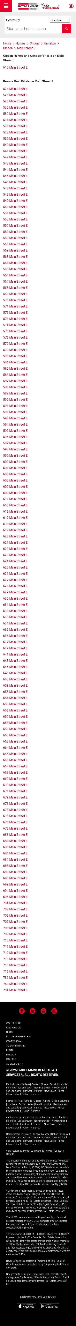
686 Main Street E (15, 853)
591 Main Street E (15, 406)
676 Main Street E (15, 822)
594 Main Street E (15, 424)
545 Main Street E (15, 176)
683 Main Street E (15, 835)
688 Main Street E (15, 866)
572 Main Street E (15, 312)
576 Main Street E (15, 337)
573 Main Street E (15, 319)
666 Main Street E (15, 760)
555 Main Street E (15, 219)
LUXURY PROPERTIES (18, 1036)
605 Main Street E (15, 480)
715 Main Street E (15, 965)
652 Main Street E (15, 685)
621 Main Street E (15, 542)
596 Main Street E (15, 437)
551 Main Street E (15, 213)
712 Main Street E (15, 953)
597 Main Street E (15, 443)
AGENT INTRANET (16, 1045)
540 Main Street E (15, 145)
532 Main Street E (15, 114)
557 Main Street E (15, 225)
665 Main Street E (15, 754)
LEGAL (10, 1050)
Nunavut (35, 1094)
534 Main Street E (15, 120)
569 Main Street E (15, 294)
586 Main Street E (15, 375)
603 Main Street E (15, 474)
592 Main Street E (15, 412)
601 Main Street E (15, 468)
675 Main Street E (15, 816)
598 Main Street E (15, 449)
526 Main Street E (15, 95)
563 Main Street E (15, 257)
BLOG (9, 1032)
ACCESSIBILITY (14, 1063)
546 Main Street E (15, 182)
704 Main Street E (15, 903)
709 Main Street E (15, 934)
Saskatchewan (25, 1087)
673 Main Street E (15, 803)
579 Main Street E (15, 350)
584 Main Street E (15, 362)
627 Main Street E (15, 580)
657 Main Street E (15, 716)
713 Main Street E (15, 959)
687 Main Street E (15, 859)
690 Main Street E (15, 878)
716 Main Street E (15, 971)
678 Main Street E (15, 828)
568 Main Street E (15, 288)
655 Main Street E (15, 704)
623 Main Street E (15, 555)
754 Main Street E (15, 990)
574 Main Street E (15, 325)
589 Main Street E (15, 393)
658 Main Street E (15, 723)
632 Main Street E (15, 611)
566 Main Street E (15, 275)
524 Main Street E (15, 89)
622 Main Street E (15, 549)
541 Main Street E (15, 151)
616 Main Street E (15, 511)
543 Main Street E (15, 163)
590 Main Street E (15, 399)
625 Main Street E (15, 567)
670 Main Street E (15, 785)
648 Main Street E (15, 673)
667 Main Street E (15, 766)
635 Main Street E (15, 629)
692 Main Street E (15, 884)
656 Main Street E (15, 710)
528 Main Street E (15, 101)
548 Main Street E (15, 194)
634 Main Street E (15, 623)
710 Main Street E (15, 940)
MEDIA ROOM (13, 1027)
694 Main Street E (15, 890)
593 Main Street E (15, 418)
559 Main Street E (15, 232)
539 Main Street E (15, 138)
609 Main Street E (15, 493)
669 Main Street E (15, 779)
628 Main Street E (15, 586)
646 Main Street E (15, 667)
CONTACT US (13, 1023)
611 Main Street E (15, 499)
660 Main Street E (15, 735)
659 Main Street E (15, 729)
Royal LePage (39, 6)
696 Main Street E (15, 897)
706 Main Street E (15, 915)
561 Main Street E (15, 244)
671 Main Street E (15, 791)
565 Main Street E (15, 269)
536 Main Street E (15, 126)
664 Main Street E (15, 748)
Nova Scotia (50, 1091)
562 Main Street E (15, 250)
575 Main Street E (15, 331)
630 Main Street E (15, 598)
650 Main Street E (15, 679)
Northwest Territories (31, 1091)
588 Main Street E (15, 387)
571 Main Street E (15, 306)
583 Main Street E (15, 356)
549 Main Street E (15, 201)
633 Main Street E (15, 617)
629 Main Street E (15, 592)
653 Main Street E (15, 692)
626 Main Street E (15, 573)
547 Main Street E (15, 188)
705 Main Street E (15, 909)
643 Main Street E (15, 661)
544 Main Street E (15, 170)
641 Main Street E (15, 654)
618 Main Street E (15, 524)
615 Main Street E (15, 67)
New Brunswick (42, 1087)
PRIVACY (11, 1054)
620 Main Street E (15, 536)
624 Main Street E (15, 561)
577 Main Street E (15, 344)
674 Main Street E (15, 810)
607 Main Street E (15, 486)
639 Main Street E (15, 648)
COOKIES (11, 1059)
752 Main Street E (15, 984)
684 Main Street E (15, 841)
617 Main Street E (15, 518)
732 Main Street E (15, 977)
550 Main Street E (15, 207)
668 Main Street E (15, 772)
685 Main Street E (15, 847)
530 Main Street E (15, 107)
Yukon (26, 1094)
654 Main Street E (15, 698)
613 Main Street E (15, 505)
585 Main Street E (15, 368)
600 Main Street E (15, 462)
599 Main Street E (15, 455)
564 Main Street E (15, 263)
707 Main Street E (15, 922)
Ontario (26, 1084)
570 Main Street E (15, 300)
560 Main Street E (15, 238)
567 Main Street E (15, 281)
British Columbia (58, 1084)
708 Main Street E (15, 928)
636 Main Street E (15, 636)
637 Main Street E (15, 642)
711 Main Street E (15, 946)
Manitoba (11, 1087)
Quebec (35, 1084)
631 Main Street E (15, 605)
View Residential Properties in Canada (25, 1150)
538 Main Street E (15, 132)
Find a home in (13, 1084)
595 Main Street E (15, 431)
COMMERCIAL (14, 1041)
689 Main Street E (15, 872)
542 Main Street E (15, 157)
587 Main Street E (15, 381)
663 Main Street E (15, 741)
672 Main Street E (15, 797)
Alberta (44, 1084)
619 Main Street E (15, 530)
